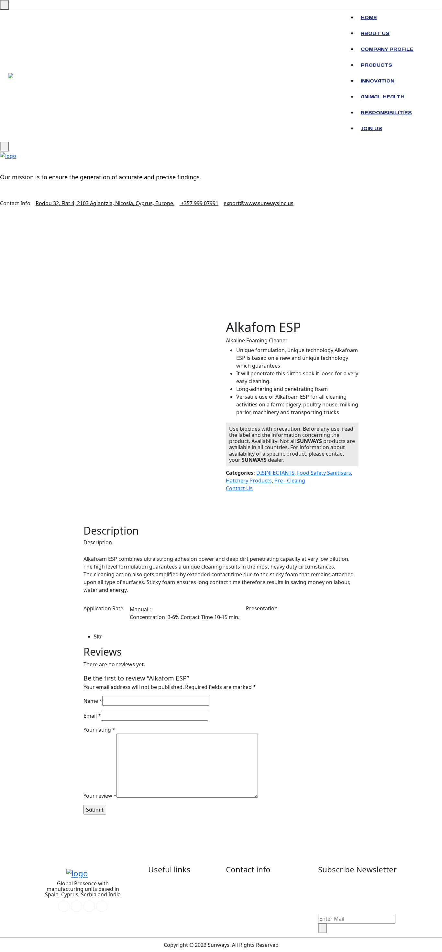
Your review (99, 795)
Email (92, 715)
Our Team (171, 904)
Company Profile (387, 49)
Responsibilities (386, 113)
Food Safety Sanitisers (324, 472)
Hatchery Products (249, 480)
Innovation (377, 81)
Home (369, 17)
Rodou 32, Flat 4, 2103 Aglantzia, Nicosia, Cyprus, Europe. (105, 203)
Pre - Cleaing (289, 480)
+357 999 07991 (199, 203)
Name (92, 700)
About (166, 884)
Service (167, 894)
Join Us (371, 128)
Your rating (99, 729)
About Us (375, 33)
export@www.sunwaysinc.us (258, 203)
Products (376, 65)
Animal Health (382, 97)
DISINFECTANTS (275, 472)
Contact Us (239, 488)
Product (168, 923)
